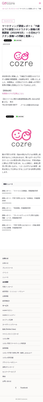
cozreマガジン (7, 310)
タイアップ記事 (8, 320)
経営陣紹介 (6, 301)
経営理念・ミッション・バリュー (13, 291)
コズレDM (6, 339)
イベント (5, 272)
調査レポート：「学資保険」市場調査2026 (16, 208)
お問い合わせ (7, 381)
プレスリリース (8, 268)
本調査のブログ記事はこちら (13, 93)
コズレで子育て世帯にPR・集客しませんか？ (17, 353)
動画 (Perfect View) (9, 329)
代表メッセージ (8, 287)
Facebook (24, 388)
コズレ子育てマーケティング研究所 (14, 343)
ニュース (5, 277)
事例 (4, 376)
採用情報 (5, 348)
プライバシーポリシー (10, 362)
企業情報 (5, 296)
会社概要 (5, 282)
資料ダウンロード (8, 367)
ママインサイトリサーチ (11, 334)
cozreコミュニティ (9, 315)
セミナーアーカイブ (9, 372)
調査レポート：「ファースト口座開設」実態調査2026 (20, 191)
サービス (5, 305)
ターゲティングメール (10, 324)
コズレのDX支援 (8, 357)
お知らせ (5, 258)
